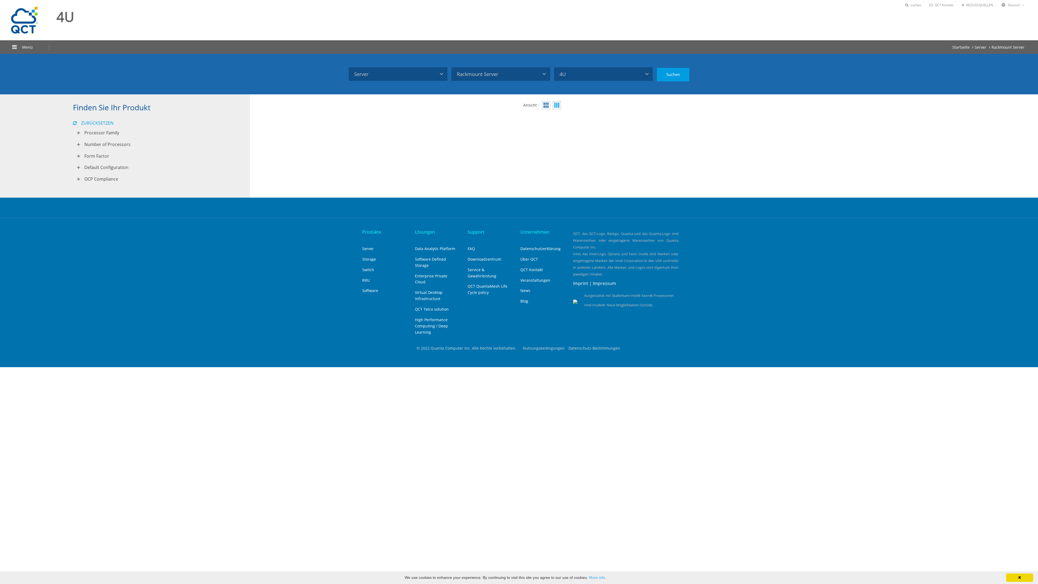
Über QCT (529, 259)
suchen (915, 5)
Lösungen (425, 232)
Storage (369, 259)
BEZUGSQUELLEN (979, 5)
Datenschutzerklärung (540, 248)
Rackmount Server (1008, 47)
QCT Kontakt (944, 5)
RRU (366, 280)
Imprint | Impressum (594, 283)
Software (370, 290)
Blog (524, 301)
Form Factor (96, 156)
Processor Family (101, 133)
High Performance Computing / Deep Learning (431, 326)
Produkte (371, 232)
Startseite (961, 47)
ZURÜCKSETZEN (97, 123)
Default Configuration (106, 167)
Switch (368, 269)
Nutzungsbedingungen (544, 348)
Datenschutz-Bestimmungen (594, 348)
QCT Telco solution (432, 309)
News (525, 290)
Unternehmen (534, 232)
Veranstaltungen (535, 280)
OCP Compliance (101, 179)
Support (476, 232)
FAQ (471, 248)
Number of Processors (107, 144)
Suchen (673, 74)
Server (980, 47)
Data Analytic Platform (435, 248)
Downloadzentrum (484, 259)
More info (597, 577)
